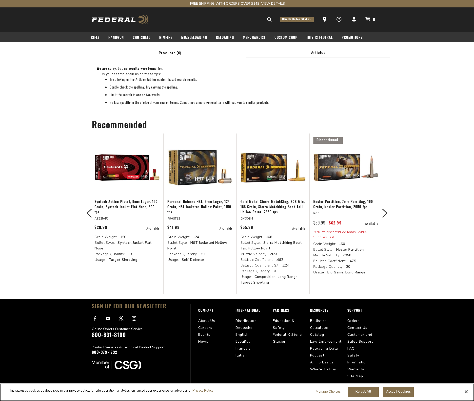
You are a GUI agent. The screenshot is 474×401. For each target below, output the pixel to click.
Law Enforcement (325, 341)
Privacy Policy (203, 390)
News (203, 341)
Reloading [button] (225, 38)
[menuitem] (97, 39)
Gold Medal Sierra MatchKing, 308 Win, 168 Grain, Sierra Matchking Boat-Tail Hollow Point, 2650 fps (272, 207)
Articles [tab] (318, 53)
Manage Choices (328, 391)
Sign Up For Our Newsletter (129, 307)
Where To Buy (323, 369)
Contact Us (357, 327)
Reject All (363, 391)
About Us (206, 320)
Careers (205, 327)
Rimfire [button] (165, 38)
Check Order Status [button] (297, 19)
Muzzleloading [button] (194, 38)
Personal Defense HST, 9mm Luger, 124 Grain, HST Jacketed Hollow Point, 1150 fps (199, 207)
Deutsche (244, 327)
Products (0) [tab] (170, 53)
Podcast (317, 355)
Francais (243, 348)
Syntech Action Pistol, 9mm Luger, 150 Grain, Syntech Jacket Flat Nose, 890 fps (126, 207)
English (242, 334)
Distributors (246, 320)
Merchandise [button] (254, 38)
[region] (237, 392)
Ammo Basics (322, 362)
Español (243, 341)
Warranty (355, 369)
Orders (353, 320)
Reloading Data (324, 348)
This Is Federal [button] (319, 38)
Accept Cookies (398, 391)
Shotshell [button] (141, 38)
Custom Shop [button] (286, 38)
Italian (241, 355)
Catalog (317, 334)
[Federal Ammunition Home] (120, 19)
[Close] (466, 391)
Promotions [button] (352, 38)
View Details (273, 3)
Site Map (355, 376)
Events (204, 334)
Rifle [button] (95, 38)
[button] (325, 19)
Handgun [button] (116, 38)
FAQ (351, 348)
